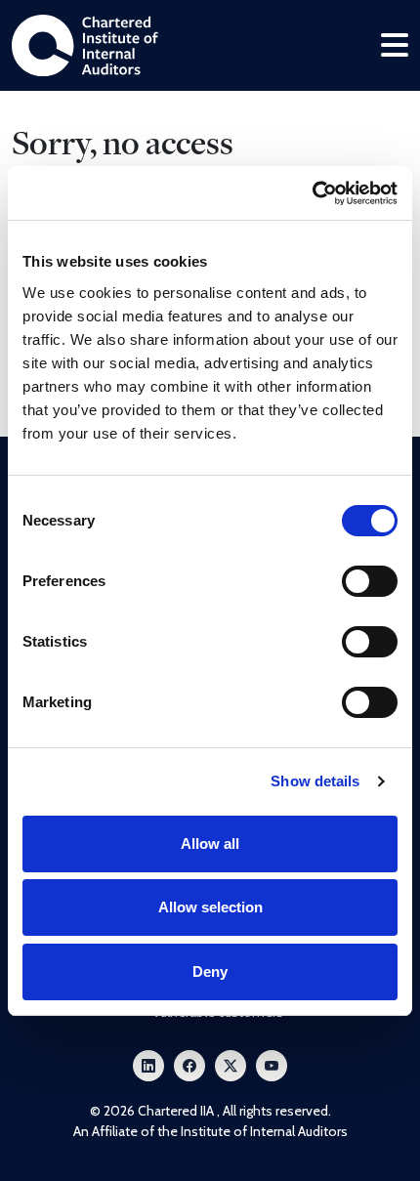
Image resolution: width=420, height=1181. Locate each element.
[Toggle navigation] (394, 45)
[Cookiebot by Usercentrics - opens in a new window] (312, 193)
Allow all (210, 843)
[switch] (370, 581)
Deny (210, 971)
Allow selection (210, 907)
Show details (315, 781)
